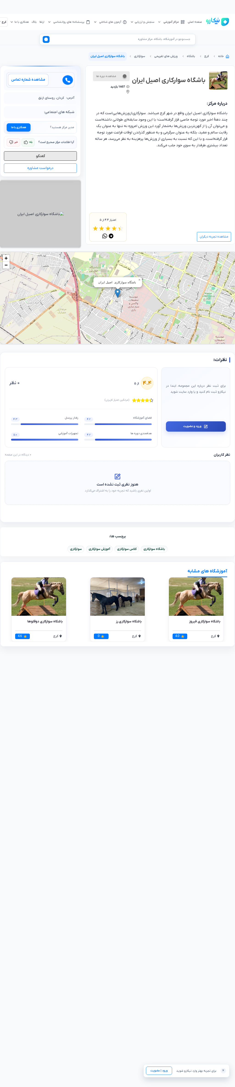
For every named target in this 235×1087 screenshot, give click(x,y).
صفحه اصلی (195, 22)
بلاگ (34, 22)
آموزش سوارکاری (99, 549)
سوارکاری (76, 549)
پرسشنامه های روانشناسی (68, 22)
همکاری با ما (18, 127)
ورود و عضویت (192, 426)
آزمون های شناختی (110, 22)
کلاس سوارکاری (127, 549)
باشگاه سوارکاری (154, 549)
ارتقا (41, 22)
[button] (117, 293)
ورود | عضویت (159, 1071)
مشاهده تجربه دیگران (214, 237)
